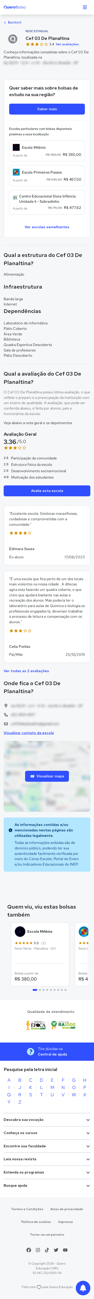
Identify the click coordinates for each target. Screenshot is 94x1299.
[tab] (35, 990)
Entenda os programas (24, 1172)
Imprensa (65, 1222)
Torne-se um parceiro (47, 1234)
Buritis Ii (14, 22)
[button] (47, 535)
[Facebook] (28, 1250)
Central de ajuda (52, 1054)
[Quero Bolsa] (24, 7)
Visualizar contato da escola (29, 732)
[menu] (84, 7)
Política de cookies (36, 1222)
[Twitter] (56, 1250)
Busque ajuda (15, 1185)
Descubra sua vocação (24, 1119)
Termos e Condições (27, 1209)
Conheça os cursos (20, 1132)
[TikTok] (47, 1250)
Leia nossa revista (20, 1159)
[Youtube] (65, 1250)
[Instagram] (38, 1250)
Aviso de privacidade (66, 1209)
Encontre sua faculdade (25, 1146)
